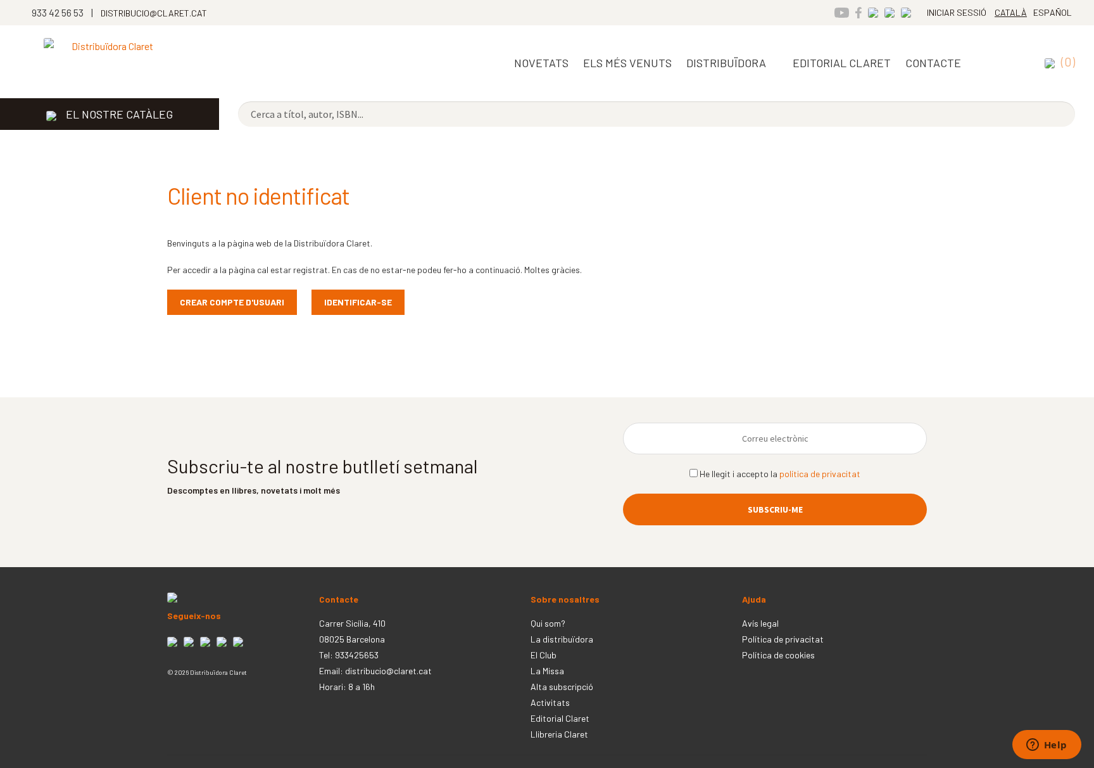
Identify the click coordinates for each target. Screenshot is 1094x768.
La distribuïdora (562, 639)
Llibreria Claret (559, 734)
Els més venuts (627, 63)
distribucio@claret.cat (388, 670)
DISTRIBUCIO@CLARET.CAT (154, 13)
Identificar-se (358, 302)
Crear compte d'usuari (232, 302)
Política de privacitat (783, 639)
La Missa (547, 670)
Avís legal (760, 623)
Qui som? (548, 623)
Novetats (541, 63)
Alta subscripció (562, 686)
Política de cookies (778, 655)
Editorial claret (842, 63)
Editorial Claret (560, 718)
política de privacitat (819, 473)
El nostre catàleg (119, 114)
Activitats (550, 702)
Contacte (933, 63)
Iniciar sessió (956, 12)
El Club (543, 655)
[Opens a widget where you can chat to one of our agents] (1046, 746)
